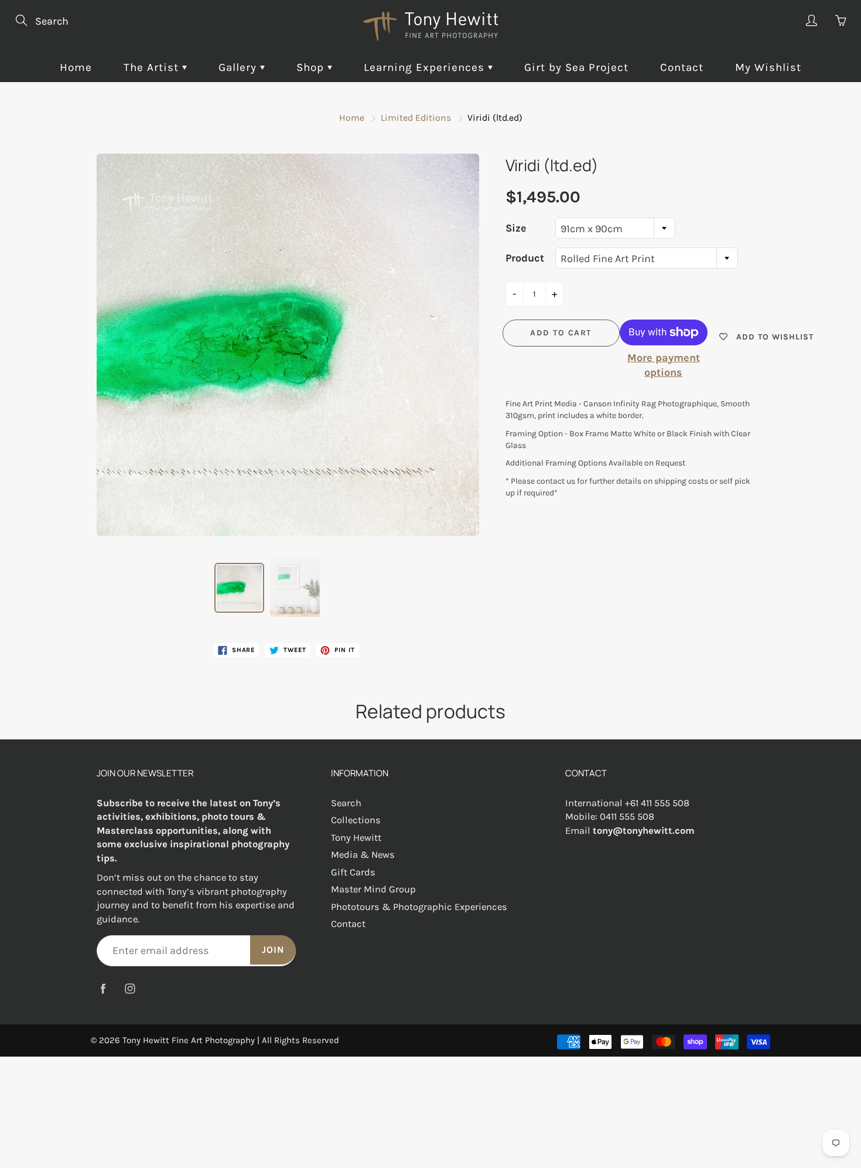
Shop (311, 67)
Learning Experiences (426, 67)
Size (516, 228)
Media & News (363, 854)
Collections (356, 820)
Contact (681, 67)
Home (76, 67)
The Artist (153, 67)
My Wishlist (768, 67)
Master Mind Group (373, 889)
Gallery (239, 67)
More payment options (663, 365)
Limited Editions (416, 117)
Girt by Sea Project (576, 67)
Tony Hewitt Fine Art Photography (188, 1040)
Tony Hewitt (356, 837)
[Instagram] (129, 988)
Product (524, 258)
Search (346, 803)
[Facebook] (103, 988)
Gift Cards (353, 872)
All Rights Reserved (300, 1040)
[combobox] (615, 228)
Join (273, 949)
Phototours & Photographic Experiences (419, 906)
